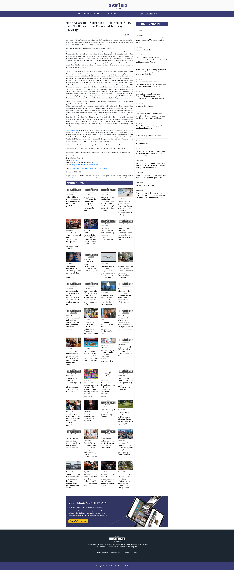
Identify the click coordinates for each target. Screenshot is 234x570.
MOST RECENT (89, 14)
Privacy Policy (115, 553)
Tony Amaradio (83, 52)
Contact (134, 553)
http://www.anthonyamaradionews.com (85, 165)
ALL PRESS (100, 14)
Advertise (126, 553)
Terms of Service (102, 553)
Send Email (74, 160)
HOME (80, 14)
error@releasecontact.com (74, 178)
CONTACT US (111, 14)
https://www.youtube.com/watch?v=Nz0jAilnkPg (90, 168)
